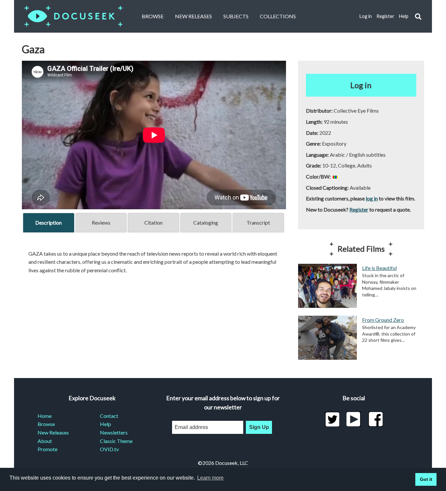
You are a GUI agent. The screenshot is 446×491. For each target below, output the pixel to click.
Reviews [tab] (101, 222)
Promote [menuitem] (47, 449)
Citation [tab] (153, 222)
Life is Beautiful (379, 268)
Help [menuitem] (105, 424)
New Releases (193, 16)
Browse (153, 16)
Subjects (235, 16)
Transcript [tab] (258, 222)
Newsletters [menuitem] (114, 432)
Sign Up (259, 427)
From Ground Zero (383, 320)
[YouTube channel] (353, 419)
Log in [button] (361, 85)
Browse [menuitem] (46, 424)
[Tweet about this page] (332, 419)
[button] (418, 16)
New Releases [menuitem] (53, 432)
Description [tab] (48, 222)
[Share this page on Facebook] (375, 419)
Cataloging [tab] (205, 222)
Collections (278, 16)
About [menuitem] (45, 441)
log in (372, 198)
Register (385, 16)
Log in (365, 16)
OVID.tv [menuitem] (109, 449)
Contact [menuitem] (109, 416)
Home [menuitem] (45, 416)
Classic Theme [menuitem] (116, 441)
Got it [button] (426, 479)
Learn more (210, 478)
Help (403, 16)
